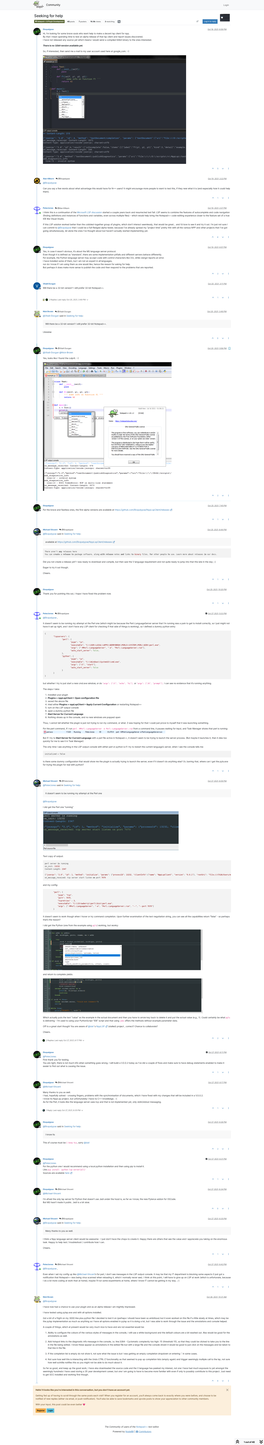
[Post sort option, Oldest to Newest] (197, 21)
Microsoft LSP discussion (89, 212)
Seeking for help (74, 315)
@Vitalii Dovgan (64, 311)
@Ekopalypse (64, 178)
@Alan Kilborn (63, 208)
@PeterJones (67, 781)
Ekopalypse (48, 29)
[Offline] (38, 31)
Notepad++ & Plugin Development (50, 21)
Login (50, 1410)
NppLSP (100, 1026)
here (67, 1173)
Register (41, 1410)
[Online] (38, 210)
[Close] (227, 1390)
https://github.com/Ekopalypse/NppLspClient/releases (142, 509)
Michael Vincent (50, 529)
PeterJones (48, 208)
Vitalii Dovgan (49, 284)
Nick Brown (48, 311)
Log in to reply (210, 21)
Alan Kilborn (48, 178)
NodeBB (129, 1431)
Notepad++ (142, 1426)
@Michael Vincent (65, 1082)
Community (53, 4)
